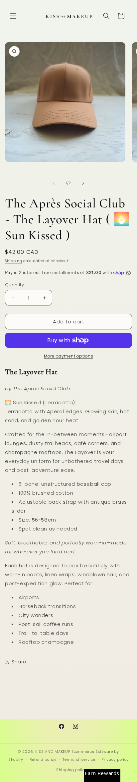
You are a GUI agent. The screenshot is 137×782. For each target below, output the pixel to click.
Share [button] (19, 661)
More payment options (68, 356)
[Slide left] (54, 183)
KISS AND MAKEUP (52, 751)
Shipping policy (71, 769)
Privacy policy (115, 759)
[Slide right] (83, 183)
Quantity (14, 285)
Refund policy (43, 759)
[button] (13, 16)
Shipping (13, 260)
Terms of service (79, 759)
